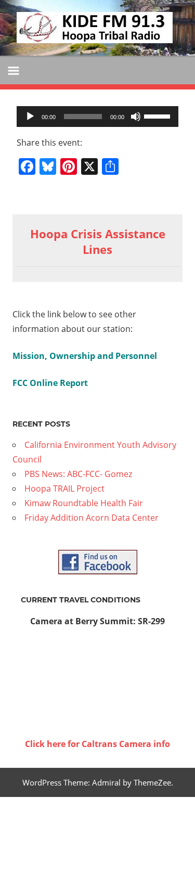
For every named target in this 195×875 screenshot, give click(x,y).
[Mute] (136, 116)
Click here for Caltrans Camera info (97, 744)
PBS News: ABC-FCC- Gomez (78, 474)
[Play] (30, 116)
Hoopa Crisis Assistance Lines (97, 242)
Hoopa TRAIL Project (64, 488)
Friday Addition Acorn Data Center (91, 517)
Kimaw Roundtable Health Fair (83, 503)
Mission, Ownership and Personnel (84, 356)
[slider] (158, 115)
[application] (97, 116)
